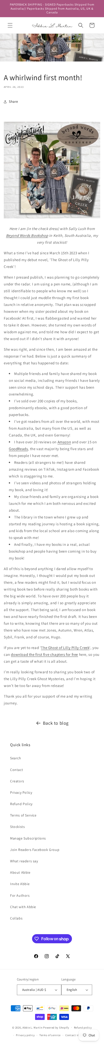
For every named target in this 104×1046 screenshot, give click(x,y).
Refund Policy (21, 804)
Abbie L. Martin (32, 1027)
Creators (17, 781)
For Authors (20, 895)
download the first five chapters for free (44, 654)
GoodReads (18, 448)
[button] (10, 25)
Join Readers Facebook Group (34, 849)
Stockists (17, 826)
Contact (16, 769)
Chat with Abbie (23, 907)
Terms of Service (23, 815)
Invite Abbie (20, 884)
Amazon (64, 442)
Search (15, 758)
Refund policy (83, 1027)
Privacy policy (25, 1035)
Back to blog (56, 723)
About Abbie (20, 872)
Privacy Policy (21, 792)
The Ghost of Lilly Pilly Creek (65, 647)
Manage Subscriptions (28, 838)
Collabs (16, 918)
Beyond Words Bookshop (27, 235)
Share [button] (13, 101)
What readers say (24, 861)
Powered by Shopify (56, 1027)
